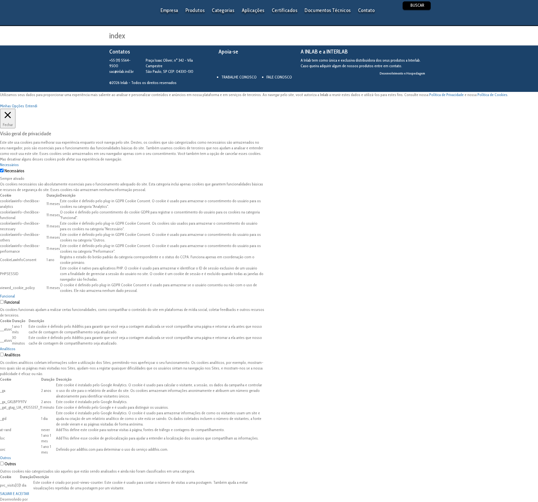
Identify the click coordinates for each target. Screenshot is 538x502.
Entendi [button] (31, 105)
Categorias (223, 10)
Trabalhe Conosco (239, 77)
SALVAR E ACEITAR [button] (14, 493)
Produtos (195, 10)
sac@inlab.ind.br (121, 71)
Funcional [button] (7, 296)
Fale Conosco (279, 77)
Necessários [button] (9, 164)
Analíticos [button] (7, 348)
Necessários (14, 170)
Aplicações (253, 10)
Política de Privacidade (446, 94)
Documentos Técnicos (328, 10)
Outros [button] (5, 457)
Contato (366, 10)
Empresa (169, 10)
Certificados (284, 10)
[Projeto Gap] (249, 65)
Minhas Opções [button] (12, 105)
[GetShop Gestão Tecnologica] (405, 82)
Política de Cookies (492, 94)
